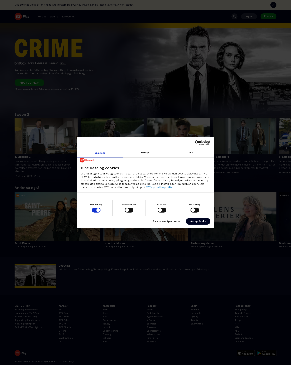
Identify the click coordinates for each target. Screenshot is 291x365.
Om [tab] (191, 152)
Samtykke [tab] (100, 153)
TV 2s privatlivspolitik (159, 187)
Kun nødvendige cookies (166, 221)
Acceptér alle (198, 221)
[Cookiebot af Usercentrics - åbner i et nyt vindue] (197, 142)
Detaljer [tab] (145, 152)
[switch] (129, 210)
